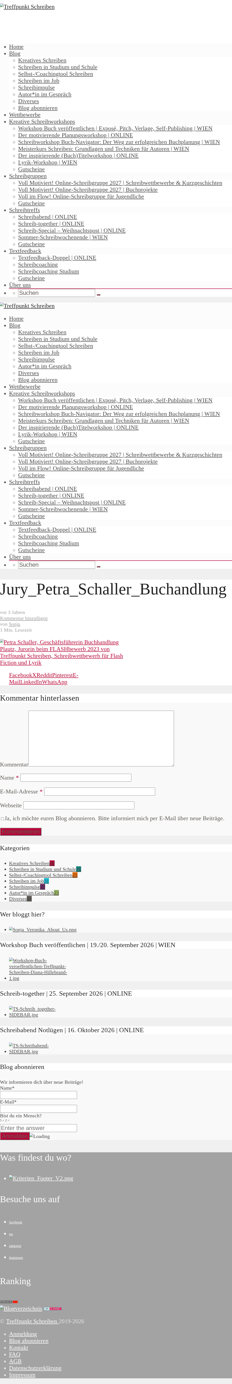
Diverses (28, 101)
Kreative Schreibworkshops (42, 121)
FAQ (14, 1354)
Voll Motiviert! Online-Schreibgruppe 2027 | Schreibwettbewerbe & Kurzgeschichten (120, 183)
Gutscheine (31, 169)
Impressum (22, 1375)
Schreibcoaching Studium (48, 271)
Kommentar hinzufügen (24, 618)
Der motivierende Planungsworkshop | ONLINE (75, 135)
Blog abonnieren (38, 108)
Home (16, 46)
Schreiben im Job (38, 80)
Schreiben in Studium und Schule (57, 67)
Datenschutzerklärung (35, 1368)
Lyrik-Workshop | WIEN (47, 162)
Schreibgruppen (28, 176)
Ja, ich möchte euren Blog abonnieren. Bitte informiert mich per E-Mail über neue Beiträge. (115, 818)
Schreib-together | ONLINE (51, 223)
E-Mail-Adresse (21, 791)
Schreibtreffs (24, 210)
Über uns (20, 285)
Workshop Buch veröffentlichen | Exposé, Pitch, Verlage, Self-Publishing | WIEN (115, 128)
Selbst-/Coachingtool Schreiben (55, 74)
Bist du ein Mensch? (21, 1117)
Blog (14, 53)
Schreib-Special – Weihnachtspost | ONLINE (72, 230)
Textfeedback (25, 251)
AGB (15, 1361)
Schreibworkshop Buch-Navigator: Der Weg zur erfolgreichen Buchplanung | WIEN (119, 142)
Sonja (14, 624)
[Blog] (21, 1308)
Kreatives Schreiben (42, 60)
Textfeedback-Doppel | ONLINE (57, 257)
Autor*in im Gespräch (44, 94)
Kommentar (14, 764)
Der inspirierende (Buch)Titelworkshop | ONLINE (78, 155)
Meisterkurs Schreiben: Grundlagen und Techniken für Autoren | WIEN (103, 148)
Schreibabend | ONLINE (47, 217)
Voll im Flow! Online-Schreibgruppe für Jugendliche (81, 196)
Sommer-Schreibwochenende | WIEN (63, 237)
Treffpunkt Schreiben (32, 1321)
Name (9, 777)
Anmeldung (23, 1334)
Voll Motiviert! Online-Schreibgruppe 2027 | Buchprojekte (88, 189)
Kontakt (18, 1347)
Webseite (11, 805)
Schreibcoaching (38, 264)
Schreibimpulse (36, 87)
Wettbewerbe (25, 114)
